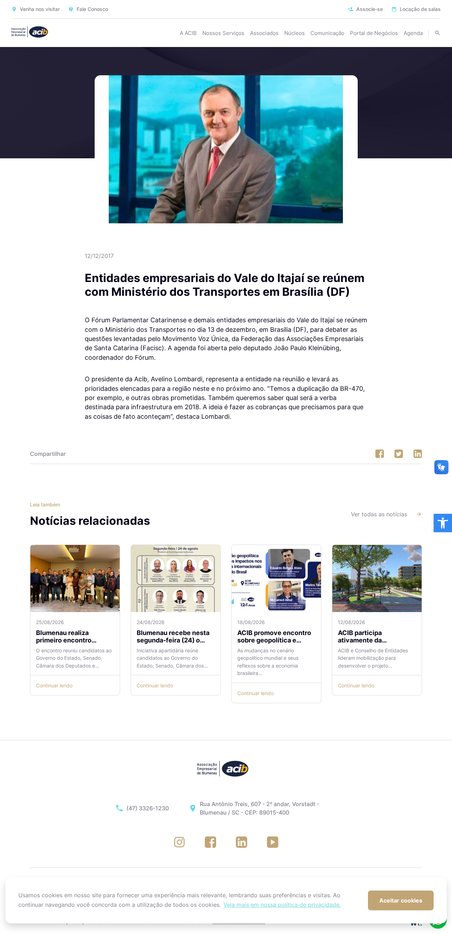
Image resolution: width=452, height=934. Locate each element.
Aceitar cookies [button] (400, 900)
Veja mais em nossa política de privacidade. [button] (282, 904)
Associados (264, 33)
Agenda (413, 33)
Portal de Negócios (374, 33)
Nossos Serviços (223, 33)
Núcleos (294, 33)
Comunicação (327, 33)
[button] (443, 523)
